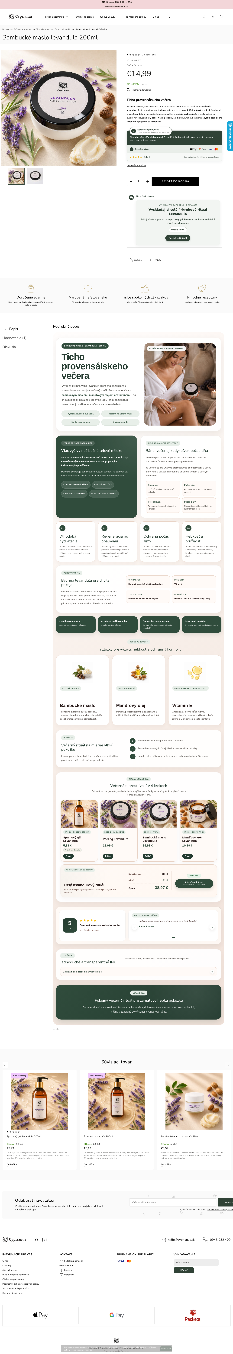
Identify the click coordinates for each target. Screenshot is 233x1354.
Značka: (134, 65)
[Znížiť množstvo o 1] (131, 181)
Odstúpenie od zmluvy (13, 1293)
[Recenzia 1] (173, 937)
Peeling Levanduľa (115, 839)
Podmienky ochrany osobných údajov (20, 1283)
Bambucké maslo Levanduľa (154, 839)
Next (228, 1065)
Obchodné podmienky (13, 1279)
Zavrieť (215, 270)
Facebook (36, 1240)
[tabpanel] (40, 1120)
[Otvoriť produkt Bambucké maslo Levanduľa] (158, 814)
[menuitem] (56, 17)
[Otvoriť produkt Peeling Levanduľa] (118, 814)
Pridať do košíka (175, 181)
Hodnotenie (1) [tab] (14, 337)
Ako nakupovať (9, 1270)
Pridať (68, 856)
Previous (5, 1065)
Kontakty (6, 1265)
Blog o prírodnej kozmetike (15, 1274)
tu (91, 1350)
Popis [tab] (13, 328)
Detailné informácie (136, 165)
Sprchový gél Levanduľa (72, 839)
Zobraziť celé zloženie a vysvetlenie (82, 971)
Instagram (44, 1240)
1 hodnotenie (148, 55)
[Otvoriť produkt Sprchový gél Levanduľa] (79, 814)
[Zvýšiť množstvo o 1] (148, 181)
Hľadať (184, 1270)
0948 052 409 (220, 1240)
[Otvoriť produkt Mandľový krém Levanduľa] (198, 814)
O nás (5, 1260)
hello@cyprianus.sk (181, 1240)
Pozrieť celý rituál (178, 238)
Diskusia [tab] (9, 346)
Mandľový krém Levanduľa (192, 839)
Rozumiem (166, 1349)
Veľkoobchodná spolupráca (15, 1288)
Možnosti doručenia (141, 89)
